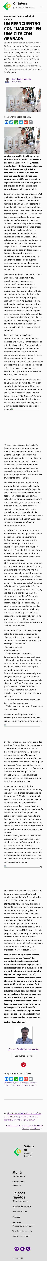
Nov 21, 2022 (17, 82)
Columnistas (10, 16)
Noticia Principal (25, 16)
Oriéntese (20, 3)
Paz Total (32, 1086)
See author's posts (23, 1056)
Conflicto (8, 1086)
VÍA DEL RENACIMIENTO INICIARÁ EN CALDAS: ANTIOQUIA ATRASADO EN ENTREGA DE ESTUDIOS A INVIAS (22, 1116)
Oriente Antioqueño (20, 1086)
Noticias (8, 19)
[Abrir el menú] (41, 6)
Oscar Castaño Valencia (21, 79)
